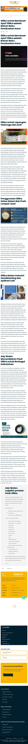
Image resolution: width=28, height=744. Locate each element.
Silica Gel (4, 717)
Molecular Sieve (5, 712)
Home (2, 15)
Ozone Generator (6, 639)
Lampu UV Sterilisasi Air (7, 632)
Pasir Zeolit (4, 702)
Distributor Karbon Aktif (7, 694)
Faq (19, 738)
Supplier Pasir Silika (6, 691)
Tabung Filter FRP (6, 732)
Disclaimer (15, 738)
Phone (4, 595)
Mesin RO (4, 637)
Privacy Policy (9, 738)
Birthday (5, 587)
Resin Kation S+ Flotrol (7, 697)
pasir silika (6, 15)
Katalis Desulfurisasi (6, 714)
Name (4, 585)
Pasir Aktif (4, 699)
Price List (5, 657)
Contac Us (8, 674)
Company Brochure (7, 652)
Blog (22, 738)
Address (5, 590)
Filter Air (4, 630)
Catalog (7, 563)
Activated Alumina (6, 709)
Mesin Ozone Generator (7, 729)
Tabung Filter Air (5, 643)
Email (4, 592)
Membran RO (5, 635)
